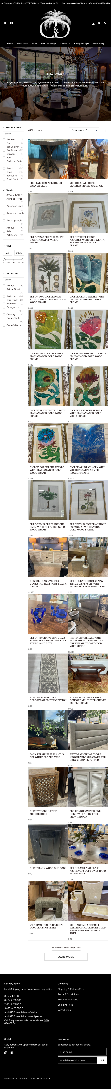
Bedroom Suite (14, 161)
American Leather (16, 213)
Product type (13, 127)
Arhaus (10, 227)
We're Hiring (64, 1009)
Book (9, 172)
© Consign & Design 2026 (15, 1079)
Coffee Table (13, 318)
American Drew (15, 205)
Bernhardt (12, 299)
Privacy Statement (68, 999)
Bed (9, 157)
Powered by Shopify (40, 1079)
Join (102, 1060)
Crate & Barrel (14, 325)
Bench (10, 168)
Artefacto (12, 234)
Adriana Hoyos (14, 198)
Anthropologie (14, 220)
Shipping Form (66, 1004)
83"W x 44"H (13, 195)
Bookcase (12, 175)
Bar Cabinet (13, 146)
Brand (9, 190)
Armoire (11, 139)
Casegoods (13, 307)
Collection (12, 273)
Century (11, 314)
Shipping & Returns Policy (72, 989)
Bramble (11, 303)
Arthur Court (13, 289)
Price (8, 246)
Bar (8, 143)
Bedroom (11, 296)
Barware (11, 153)
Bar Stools (12, 150)
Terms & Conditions (68, 994)
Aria (9, 231)
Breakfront (12, 179)
